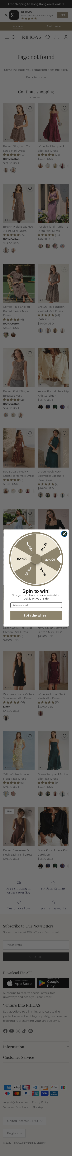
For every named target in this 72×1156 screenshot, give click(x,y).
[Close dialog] (64, 534)
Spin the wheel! (36, 615)
